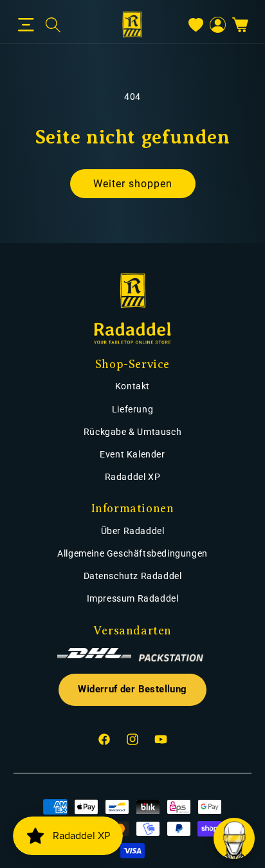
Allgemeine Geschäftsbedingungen (132, 553)
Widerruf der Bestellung (132, 689)
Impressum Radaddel (133, 598)
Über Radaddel (133, 531)
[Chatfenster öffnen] (234, 838)
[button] (26, 25)
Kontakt (132, 386)
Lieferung (132, 409)
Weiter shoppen (132, 184)
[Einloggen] (218, 25)
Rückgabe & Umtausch (132, 432)
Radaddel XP (133, 477)
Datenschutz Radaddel (133, 576)
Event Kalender (132, 454)
